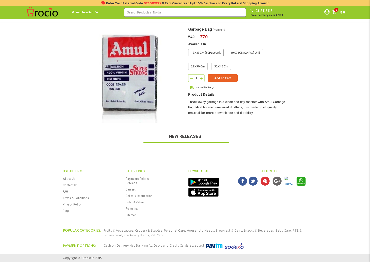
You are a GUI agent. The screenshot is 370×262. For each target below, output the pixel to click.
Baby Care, (284, 230)
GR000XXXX (153, 3)
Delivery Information (139, 196)
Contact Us (70, 185)
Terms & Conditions (76, 198)
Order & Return (135, 202)
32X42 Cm (221, 66)
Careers (131, 189)
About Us (69, 178)
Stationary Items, (137, 235)
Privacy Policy (72, 204)
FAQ (65, 191)
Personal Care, (175, 230)
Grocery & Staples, (149, 230)
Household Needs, (201, 230)
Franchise (132, 208)
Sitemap (131, 215)
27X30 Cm (198, 66)
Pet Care (157, 235)
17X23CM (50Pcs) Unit (206, 52)
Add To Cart (222, 78)
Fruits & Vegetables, (119, 230)
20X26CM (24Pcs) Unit (245, 52)
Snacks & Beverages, (260, 230)
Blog (66, 211)
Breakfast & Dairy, (230, 230)
